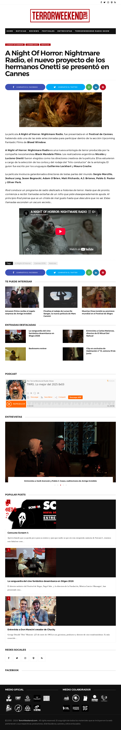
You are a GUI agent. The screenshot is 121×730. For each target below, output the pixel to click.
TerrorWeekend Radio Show (92, 31)
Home (10, 31)
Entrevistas (65, 31)
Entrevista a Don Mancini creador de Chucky (31, 629)
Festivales (48, 31)
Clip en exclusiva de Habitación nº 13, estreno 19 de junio (101, 351)
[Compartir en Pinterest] (103, 87)
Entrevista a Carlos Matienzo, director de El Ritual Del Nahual (100, 333)
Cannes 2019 (32, 44)
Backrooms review (37, 348)
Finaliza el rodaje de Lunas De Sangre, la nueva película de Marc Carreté (60, 313)
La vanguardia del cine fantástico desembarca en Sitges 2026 (41, 333)
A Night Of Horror (15, 44)
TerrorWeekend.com (28, 720)
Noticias (21, 31)
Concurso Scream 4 (18, 533)
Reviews (34, 31)
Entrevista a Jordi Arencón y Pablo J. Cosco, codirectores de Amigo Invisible (60, 481)
